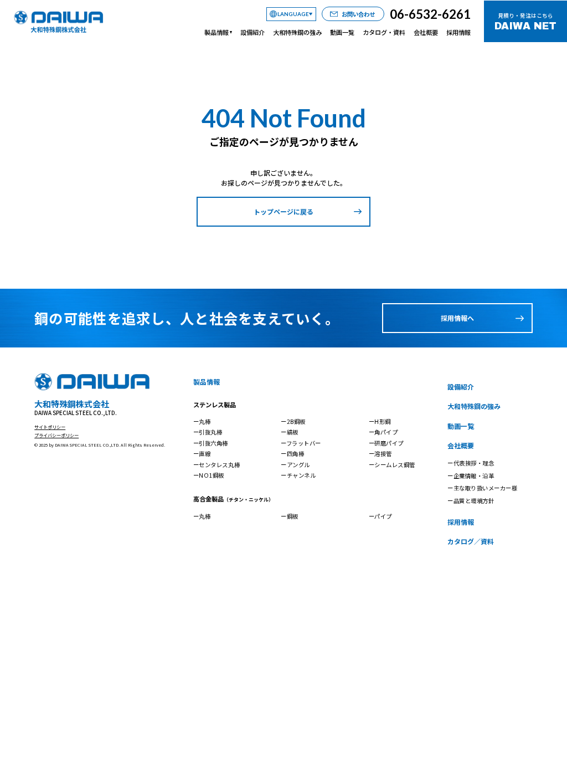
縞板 (292, 432)
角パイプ (386, 432)
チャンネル (301, 475)
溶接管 (383, 453)
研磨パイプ (389, 443)
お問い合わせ (358, 14)
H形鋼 (382, 421)
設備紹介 (252, 32)
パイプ (383, 516)
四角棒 (296, 453)
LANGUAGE (293, 14)
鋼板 (292, 516)
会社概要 (426, 32)
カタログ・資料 (384, 32)
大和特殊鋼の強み (297, 32)
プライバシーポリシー (56, 435)
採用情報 (458, 32)
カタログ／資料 (470, 541)
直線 (204, 453)
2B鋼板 (296, 421)
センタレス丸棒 (219, 465)
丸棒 (204, 421)
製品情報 (216, 32)
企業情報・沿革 (473, 476)
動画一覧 (342, 32)
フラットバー (303, 443)
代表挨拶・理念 (473, 463)
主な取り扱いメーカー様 (485, 488)
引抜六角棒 (213, 443)
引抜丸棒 (210, 432)
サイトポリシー (49, 426)
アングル (298, 465)
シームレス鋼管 (394, 465)
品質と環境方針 (473, 501)
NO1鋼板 (211, 475)
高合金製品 (233, 499)
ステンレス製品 (214, 405)
